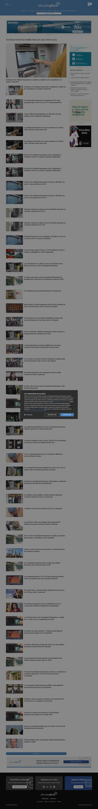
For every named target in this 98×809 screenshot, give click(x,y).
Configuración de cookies (30, 410)
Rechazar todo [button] (52, 414)
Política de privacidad (42, 410)
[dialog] (49, 404)
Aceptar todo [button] (67, 414)
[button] (28, 415)
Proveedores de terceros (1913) (61, 401)
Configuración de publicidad (36, 409)
